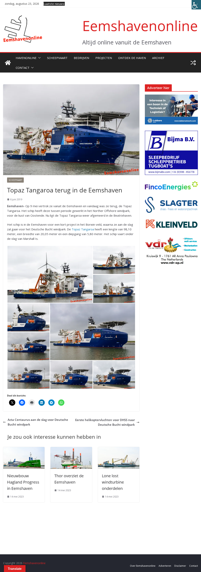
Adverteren (165, 565)
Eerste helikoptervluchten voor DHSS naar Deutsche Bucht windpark (105, 422)
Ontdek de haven (132, 58)
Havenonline (26, 58)
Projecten (103, 58)
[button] (39, 58)
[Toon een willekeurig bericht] (193, 62)
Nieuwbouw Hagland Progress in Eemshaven (23, 482)
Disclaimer (180, 565)
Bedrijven (81, 58)
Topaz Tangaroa (83, 229)
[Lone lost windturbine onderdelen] (118, 449)
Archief (158, 58)
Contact (22, 68)
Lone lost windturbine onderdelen (113, 482)
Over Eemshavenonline (142, 565)
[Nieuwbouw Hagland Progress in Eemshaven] (24, 449)
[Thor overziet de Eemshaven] (71, 449)
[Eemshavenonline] (8, 62)
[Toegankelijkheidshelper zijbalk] (196, 4)
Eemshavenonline (140, 25)
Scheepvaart (57, 58)
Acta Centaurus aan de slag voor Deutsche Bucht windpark (38, 422)
